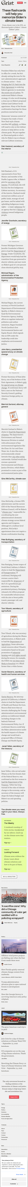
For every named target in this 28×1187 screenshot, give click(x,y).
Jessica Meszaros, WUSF (7, 977)
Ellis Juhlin (4, 989)
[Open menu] (25, 3)
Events (3, 1151)
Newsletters (4, 1149)
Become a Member (6, 1153)
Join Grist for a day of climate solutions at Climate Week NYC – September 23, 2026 (13, 1041)
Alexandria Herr (8, 52)
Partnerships (4, 1137)
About (3, 1128)
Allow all (14, 1179)
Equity (15, 922)
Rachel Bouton (5, 1046)
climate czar (7, 512)
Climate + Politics (22, 61)
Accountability (5, 1114)
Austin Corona (8, 964)
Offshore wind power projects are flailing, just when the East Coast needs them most (13, 958)
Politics (3, 1110)
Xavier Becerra (7, 697)
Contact (3, 1133)
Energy (3, 1107)
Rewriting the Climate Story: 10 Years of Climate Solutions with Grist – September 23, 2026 (13, 1065)
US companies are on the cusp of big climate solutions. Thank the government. (13, 1053)
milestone (18, 207)
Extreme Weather (5, 1116)
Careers (3, 1135)
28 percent (18, 581)
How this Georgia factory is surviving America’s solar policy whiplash (14, 996)
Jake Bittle (4, 1058)
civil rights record (19, 655)
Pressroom (4, 1139)
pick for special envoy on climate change (14, 385)
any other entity (18, 457)
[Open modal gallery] (14, 159)
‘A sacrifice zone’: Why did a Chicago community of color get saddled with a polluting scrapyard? (13, 911)
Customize (13, 1183)
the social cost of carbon (10, 93)
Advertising (4, 1156)
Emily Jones (4, 1001)
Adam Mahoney (8, 922)
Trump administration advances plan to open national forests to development (13, 984)
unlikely (15, 124)
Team (2, 1130)
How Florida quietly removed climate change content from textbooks (12, 972)
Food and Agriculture (6, 1118)
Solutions (3, 1112)
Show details (19, 1174)
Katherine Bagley (8, 1033)
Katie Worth (19, 977)
